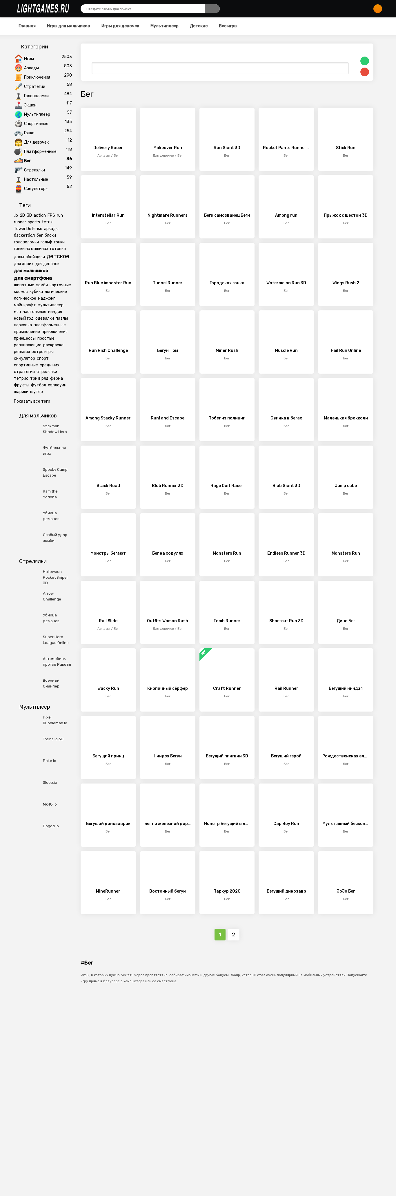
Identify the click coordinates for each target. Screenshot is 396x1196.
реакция (22, 351)
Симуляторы (36, 188)
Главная (27, 25)
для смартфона (33, 278)
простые (46, 338)
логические (56, 291)
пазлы (62, 318)
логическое (25, 298)
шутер (36, 391)
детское (58, 256)
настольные (34, 311)
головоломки (26, 242)
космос (21, 291)
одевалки (44, 318)
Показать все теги (32, 401)
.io (16, 215)
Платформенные (40, 151)
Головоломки (36, 95)
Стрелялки (34, 170)
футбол (38, 385)
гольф (46, 242)
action (40, 215)
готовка (58, 248)
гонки (59, 242)
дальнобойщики (29, 256)
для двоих (24, 263)
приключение (27, 331)
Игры (29, 58)
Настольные (36, 179)
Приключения (37, 77)
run (60, 215)
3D (29, 215)
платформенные (50, 325)
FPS (51, 215)
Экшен (30, 105)
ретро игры (43, 351)
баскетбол (24, 235)
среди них (49, 365)
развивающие (27, 345)
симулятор (24, 358)
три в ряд (39, 378)
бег (40, 235)
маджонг (46, 298)
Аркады (31, 68)
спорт (43, 358)
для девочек (47, 263)
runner (20, 222)
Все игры (227, 25)
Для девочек (36, 142)
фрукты (21, 385)
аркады (51, 228)
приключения (55, 331)
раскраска (53, 345)
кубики (36, 291)
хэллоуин (57, 385)
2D (22, 215)
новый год (24, 318)
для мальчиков (31, 270)
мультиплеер (50, 305)
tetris (47, 222)
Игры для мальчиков (68, 25)
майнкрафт (25, 305)
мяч (17, 311)
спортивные (26, 365)
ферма (56, 378)
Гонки (29, 133)
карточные (60, 285)
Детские (198, 25)
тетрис (21, 378)
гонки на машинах (31, 248)
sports (34, 222)
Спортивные (36, 123)
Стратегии (34, 86)
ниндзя (55, 311)
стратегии (24, 371)
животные (24, 285)
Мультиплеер (164, 25)
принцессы (25, 338)
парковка (23, 325)
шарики (21, 391)
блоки (50, 235)
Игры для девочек (120, 25)
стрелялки (47, 371)
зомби (42, 285)
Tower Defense (28, 228)
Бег (27, 160)
